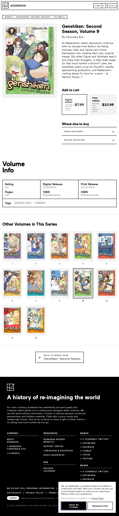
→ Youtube (86, 458)
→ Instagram (87, 443)
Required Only (100, 505)
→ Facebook (87, 447)
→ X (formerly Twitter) (94, 439)
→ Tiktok (85, 455)
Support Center (53, 446)
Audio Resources (54, 455)
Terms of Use (57, 493)
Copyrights (14, 493)
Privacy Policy (35, 493)
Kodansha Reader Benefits (54, 440)
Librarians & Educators (58, 450)
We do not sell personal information (30, 488)
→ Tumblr (86, 451)
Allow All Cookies (74, 505)
